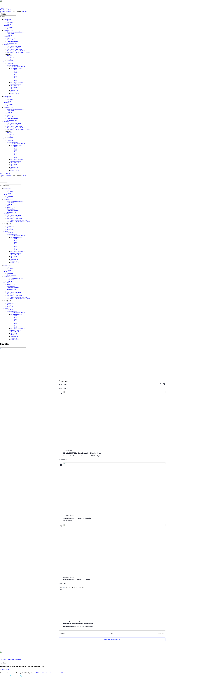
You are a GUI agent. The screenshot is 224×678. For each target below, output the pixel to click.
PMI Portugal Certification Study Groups (18, 52)
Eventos (6, 62)
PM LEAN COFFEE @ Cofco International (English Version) (82, 453)
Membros (6, 25)
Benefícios (10, 27)
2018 (15, 76)
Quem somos (7, 19)
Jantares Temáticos (15, 84)
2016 (15, 79)
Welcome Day (14, 90)
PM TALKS (13, 88)
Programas (6, 44)
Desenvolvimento (8, 30)
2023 (15, 73)
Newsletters (10, 57)
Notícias (9, 55)
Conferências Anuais (16, 68)
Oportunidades (11, 40)
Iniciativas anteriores (12, 65)
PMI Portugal (10, 22)
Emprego (9, 35)
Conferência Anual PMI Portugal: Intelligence (78, 623)
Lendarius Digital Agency (17, 676)
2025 (15, 70)
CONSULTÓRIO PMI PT (17, 82)
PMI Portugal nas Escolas (14, 46)
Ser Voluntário (11, 38)
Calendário (10, 63)
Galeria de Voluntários (13, 41)
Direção (9, 24)
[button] (112, 184)
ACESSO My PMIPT (6, 11)
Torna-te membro (12, 29)
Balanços (9, 59)
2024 (15, 71)
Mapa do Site (59, 673)
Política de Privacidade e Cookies (45, 673)
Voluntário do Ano (12, 43)
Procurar (2, 13)
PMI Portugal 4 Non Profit (14, 49)
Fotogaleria (10, 60)
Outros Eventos (14, 93)
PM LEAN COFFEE (16, 87)
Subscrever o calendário (111, 639)
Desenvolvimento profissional (15, 32)
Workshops (13, 92)
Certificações (10, 33)
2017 (15, 77)
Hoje (112, 633)
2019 (15, 74)
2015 (15, 81)
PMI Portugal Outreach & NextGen (17, 51)
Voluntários (7, 36)
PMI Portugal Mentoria (13, 47)
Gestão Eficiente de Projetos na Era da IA (77, 518)
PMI (8, 21)
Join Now (24, 11)
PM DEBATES (14, 85)
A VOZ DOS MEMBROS (17, 66)
